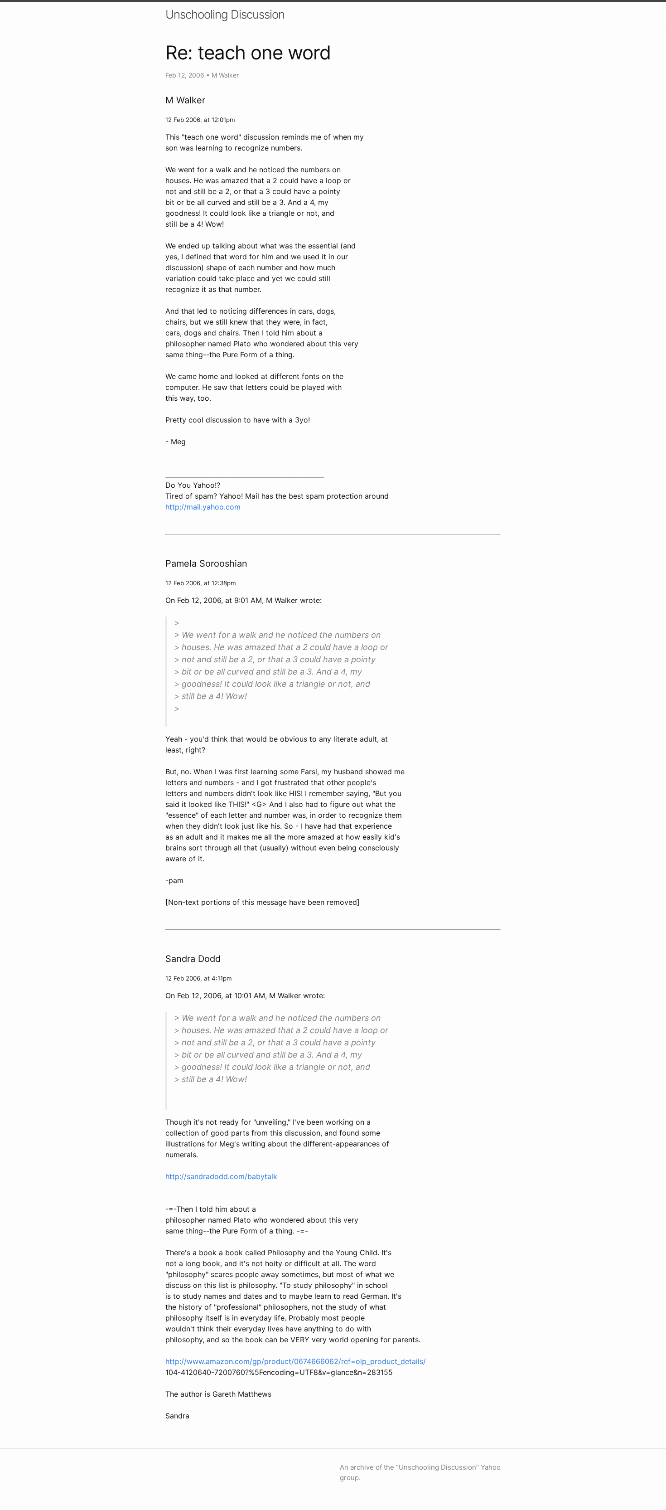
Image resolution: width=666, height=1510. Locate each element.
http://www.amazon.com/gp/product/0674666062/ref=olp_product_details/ (295, 1361)
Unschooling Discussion (225, 14)
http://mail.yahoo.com (203, 506)
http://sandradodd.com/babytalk (221, 1176)
